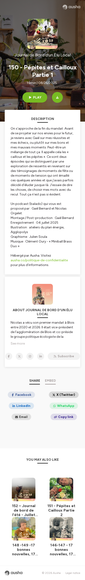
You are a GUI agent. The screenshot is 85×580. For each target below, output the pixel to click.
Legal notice (72, 573)
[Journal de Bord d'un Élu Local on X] (19, 356)
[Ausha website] (71, 7)
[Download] (57, 97)
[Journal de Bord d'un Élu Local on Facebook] (8, 356)
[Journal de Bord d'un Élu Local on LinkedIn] (40, 356)
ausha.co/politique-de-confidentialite (39, 260)
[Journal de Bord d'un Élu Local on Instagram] (30, 356)
